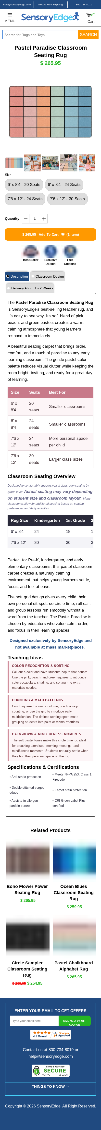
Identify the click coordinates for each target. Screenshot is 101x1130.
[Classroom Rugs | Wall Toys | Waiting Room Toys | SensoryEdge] (50, 18)
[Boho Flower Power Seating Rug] (27, 860)
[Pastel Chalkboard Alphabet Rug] (73, 936)
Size (8, 175)
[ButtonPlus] (44, 218)
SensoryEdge (49, 1106)
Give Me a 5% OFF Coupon (74, 1022)
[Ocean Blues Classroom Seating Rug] (73, 860)
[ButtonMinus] (26, 218)
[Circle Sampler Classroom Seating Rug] (27, 936)
